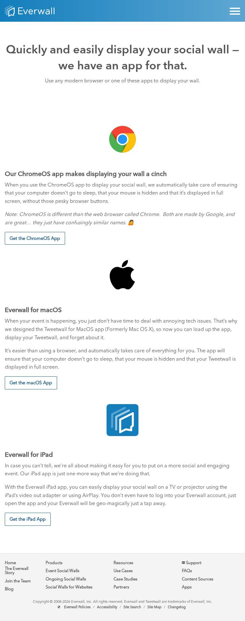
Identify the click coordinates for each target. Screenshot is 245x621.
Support (193, 563)
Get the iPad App (28, 519)
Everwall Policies (77, 607)
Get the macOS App (31, 383)
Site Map (154, 607)
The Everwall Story (16, 570)
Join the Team (18, 581)
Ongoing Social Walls (66, 579)
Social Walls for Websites (69, 587)
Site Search (132, 607)
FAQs (187, 571)
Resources (123, 563)
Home (10, 563)
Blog (9, 589)
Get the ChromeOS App (35, 238)
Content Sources (197, 579)
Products (54, 563)
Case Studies (125, 579)
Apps (187, 587)
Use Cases (123, 571)
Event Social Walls (62, 571)
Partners (121, 587)
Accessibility (107, 607)
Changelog (177, 607)
